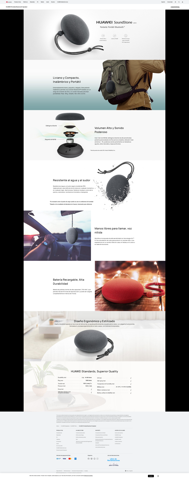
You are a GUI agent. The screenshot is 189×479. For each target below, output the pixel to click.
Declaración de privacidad (77, 470)
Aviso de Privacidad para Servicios (102, 445)
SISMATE (97, 443)
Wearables (58, 435)
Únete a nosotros (118, 441)
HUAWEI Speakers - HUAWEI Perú (69, 426)
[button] (175, 2)
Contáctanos (117, 443)
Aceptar (151, 476)
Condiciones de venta (80, 432)
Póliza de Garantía (99, 437)
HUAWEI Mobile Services (61, 448)
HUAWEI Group (118, 435)
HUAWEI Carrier (118, 439)
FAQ (77, 439)
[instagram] (97, 459)
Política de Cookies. (88, 475)
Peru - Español (130, 470)
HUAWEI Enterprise (119, 437)
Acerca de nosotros (119, 432)
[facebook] (88, 459)
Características (175, 7)
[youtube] (94, 459)
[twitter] (91, 459)
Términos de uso (67, 470)
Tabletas (58, 439)
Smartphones (59, 432)
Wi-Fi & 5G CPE (59, 445)
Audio (57, 443)
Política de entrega (80, 435)
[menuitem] (65, 433)
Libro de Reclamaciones (100, 447)
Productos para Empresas (61, 450)
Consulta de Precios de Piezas (101, 435)
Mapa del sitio (59, 470)
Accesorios (58, 441)
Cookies (86, 470)
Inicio (57, 426)
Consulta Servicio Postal (100, 432)
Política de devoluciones (81, 437)
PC (57, 437)
